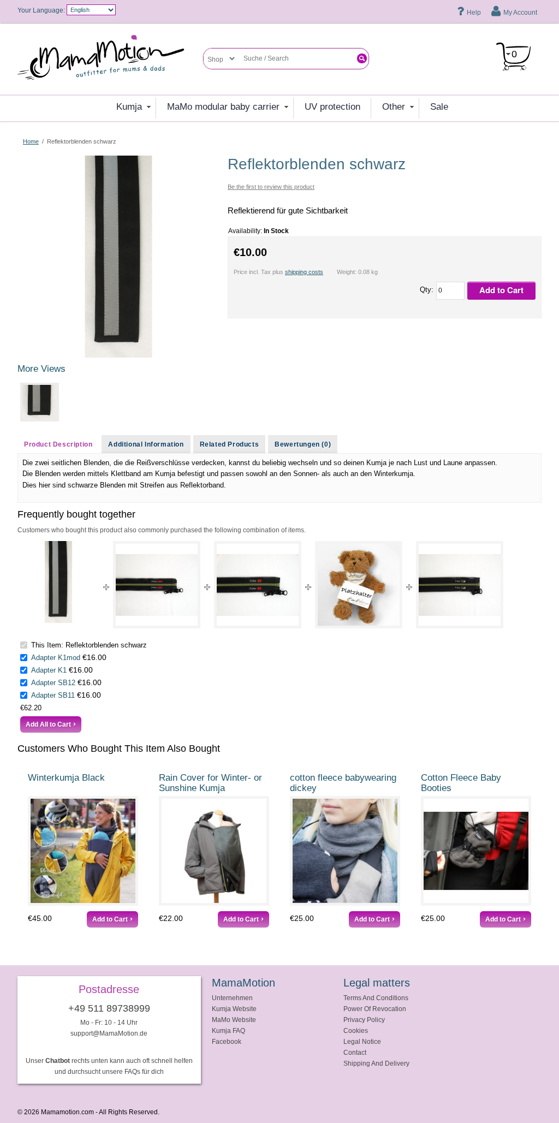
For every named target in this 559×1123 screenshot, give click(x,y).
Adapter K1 (49, 670)
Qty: (426, 290)
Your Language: (41, 10)
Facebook (226, 1041)
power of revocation (374, 1008)
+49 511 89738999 (109, 1008)
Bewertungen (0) (303, 444)
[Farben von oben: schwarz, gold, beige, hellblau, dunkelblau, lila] (214, 851)
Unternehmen (232, 997)
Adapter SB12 (53, 683)
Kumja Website (234, 1008)
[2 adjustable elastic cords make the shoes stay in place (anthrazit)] (476, 851)
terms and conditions (375, 997)
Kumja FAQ (228, 1030)
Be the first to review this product (271, 186)
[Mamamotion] (110, 61)
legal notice (362, 1041)
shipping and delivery (376, 1063)
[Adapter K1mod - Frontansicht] (156, 584)
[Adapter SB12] (358, 584)
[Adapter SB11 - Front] (459, 584)
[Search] (361, 58)
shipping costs (304, 272)
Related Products (229, 444)
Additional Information (145, 444)
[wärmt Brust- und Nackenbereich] (345, 851)
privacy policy (364, 1019)
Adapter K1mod (55, 657)
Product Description (58, 444)
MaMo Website (234, 1019)
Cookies (355, 1030)
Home (31, 141)
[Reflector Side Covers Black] (118, 160)
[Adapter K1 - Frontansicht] (257, 584)
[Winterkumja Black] (83, 851)
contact (354, 1052)
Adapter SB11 (53, 695)
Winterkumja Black (66, 778)
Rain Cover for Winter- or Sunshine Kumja (210, 783)
